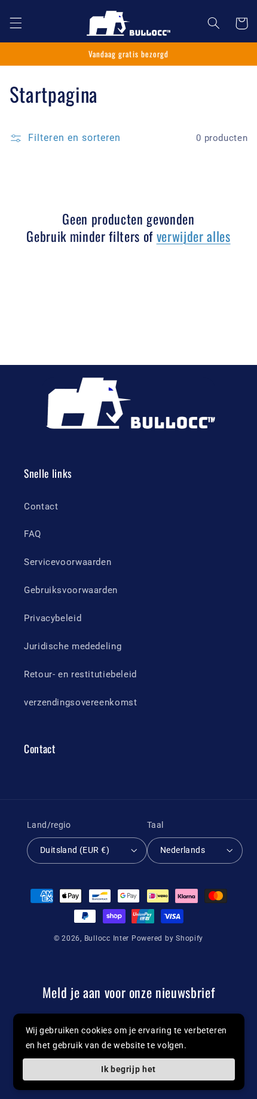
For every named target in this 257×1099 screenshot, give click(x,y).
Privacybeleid (52, 618)
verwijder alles (194, 236)
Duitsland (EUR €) (74, 850)
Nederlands (182, 850)
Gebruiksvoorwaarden (71, 590)
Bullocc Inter (107, 938)
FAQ (32, 534)
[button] (15, 23)
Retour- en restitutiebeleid (80, 674)
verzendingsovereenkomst (80, 702)
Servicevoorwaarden (67, 562)
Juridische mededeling (72, 646)
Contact (41, 506)
